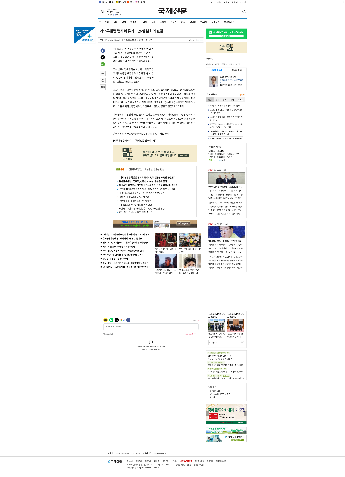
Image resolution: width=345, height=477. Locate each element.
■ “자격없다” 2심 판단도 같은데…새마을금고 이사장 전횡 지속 (126, 234)
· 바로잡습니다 (214, 391)
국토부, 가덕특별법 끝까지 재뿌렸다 (135, 196)
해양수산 (134, 22)
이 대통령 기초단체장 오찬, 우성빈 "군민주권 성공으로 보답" (232, 244)
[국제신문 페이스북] (124, 140)
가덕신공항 (147, 169)
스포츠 (174, 22)
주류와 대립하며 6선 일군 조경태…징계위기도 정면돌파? (230, 365)
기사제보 (174, 461)
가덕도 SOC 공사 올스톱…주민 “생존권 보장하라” (141, 192)
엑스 (112, 2)
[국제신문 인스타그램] (145, 140)
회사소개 (130, 461)
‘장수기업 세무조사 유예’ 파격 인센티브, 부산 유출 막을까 (230, 371)
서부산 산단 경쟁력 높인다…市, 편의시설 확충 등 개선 (230, 190)
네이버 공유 (103, 64)
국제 (145, 22)
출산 (228, 154)
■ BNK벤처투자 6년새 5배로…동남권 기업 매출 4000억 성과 (126, 266)
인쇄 (103, 74)
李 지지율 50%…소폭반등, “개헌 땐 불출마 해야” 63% (230, 241)
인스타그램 (141, 2)
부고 (237, 154)
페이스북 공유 (103, 51)
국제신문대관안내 (160, 453)
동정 (232, 154)
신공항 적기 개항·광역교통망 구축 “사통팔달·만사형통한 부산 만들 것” (235, 338)
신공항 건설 (159, 169)
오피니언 (216, 22)
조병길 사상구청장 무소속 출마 (220, 358)
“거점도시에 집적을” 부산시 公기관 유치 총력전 (227, 194)
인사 (210, 154)
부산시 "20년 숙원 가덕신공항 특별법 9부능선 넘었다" (143, 208)
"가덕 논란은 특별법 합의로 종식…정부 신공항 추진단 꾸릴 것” (147, 177)
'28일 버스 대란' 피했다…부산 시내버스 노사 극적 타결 (230, 187)
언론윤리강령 (199, 461)
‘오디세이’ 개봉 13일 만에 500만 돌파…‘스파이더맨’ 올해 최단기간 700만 (165, 272)
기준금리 (223, 64)
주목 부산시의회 (217, 369)
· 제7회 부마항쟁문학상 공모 (219, 394)
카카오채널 (122, 2)
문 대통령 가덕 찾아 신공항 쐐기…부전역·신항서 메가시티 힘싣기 (148, 185)
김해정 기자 (103, 40)
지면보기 (227, 2)
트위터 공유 (103, 58)
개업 (219, 154)
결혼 (223, 154)
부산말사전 (229, 22)
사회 (107, 22)
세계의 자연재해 (212, 64)
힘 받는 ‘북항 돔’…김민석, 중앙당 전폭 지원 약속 (227, 202)
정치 (115, 22)
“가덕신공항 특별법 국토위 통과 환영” (136, 204)
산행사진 (228, 157)
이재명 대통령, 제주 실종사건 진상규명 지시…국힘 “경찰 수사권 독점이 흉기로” (239, 264)
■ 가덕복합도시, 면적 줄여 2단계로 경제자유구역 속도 (123, 254)
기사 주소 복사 (103, 81)
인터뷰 (193, 22)
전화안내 (139, 461)
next (245, 413)
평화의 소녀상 (234, 64)
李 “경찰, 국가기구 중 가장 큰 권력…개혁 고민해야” (229, 260)
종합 (210, 99)
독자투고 (165, 461)
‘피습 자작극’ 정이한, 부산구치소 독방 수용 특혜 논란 (190, 271)
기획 (183, 22)
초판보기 (235, 2)
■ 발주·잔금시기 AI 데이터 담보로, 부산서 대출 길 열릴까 (124, 262)
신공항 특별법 (135, 169)
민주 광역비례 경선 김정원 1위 (219, 355)
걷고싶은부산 (136, 453)
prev (207, 413)
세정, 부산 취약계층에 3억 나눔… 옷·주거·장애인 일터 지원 (232, 198)
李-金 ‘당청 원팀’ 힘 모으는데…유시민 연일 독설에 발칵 (230, 256)
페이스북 (104, 2)
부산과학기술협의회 (122, 453)
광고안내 (148, 461)
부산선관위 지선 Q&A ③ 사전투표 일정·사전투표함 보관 (230, 378)
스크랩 (103, 87)
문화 (154, 22)
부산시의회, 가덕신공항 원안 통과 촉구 (136, 200)
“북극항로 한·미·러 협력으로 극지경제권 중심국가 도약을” (232, 206)
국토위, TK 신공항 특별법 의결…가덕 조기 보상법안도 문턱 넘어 (147, 189)
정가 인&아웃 (216, 362)
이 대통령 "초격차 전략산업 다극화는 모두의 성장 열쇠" (230, 252)
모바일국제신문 (221, 461)
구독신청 (243, 2)
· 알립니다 (212, 397)
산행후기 (220, 157)
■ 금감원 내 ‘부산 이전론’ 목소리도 (115, 258)
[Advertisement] (175, 63)
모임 (214, 154)
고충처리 (210, 461)
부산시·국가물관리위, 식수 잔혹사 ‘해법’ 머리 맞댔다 (229, 213)
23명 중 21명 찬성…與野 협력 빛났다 (136, 212)
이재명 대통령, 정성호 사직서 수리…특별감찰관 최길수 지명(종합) (234, 267)
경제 (124, 22)
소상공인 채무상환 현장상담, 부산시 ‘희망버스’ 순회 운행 (231, 210)
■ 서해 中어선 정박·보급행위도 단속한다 (117, 246)
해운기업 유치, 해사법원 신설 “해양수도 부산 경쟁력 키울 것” (216, 336)
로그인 (211, 2)
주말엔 (163, 22)
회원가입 (218, 2)
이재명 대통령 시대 (218, 224)
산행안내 (211, 157)
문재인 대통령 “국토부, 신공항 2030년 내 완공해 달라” (143, 181)
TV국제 (203, 22)
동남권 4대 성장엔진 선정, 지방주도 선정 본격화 (227, 248)
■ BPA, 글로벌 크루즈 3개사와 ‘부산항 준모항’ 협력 (122, 250)
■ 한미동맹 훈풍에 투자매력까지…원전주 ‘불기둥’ (121, 238)
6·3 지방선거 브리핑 (218, 353)
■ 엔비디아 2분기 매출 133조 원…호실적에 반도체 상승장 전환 (126, 242)
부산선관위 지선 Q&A (218, 375)
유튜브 (132, 2)
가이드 (212, 160)
